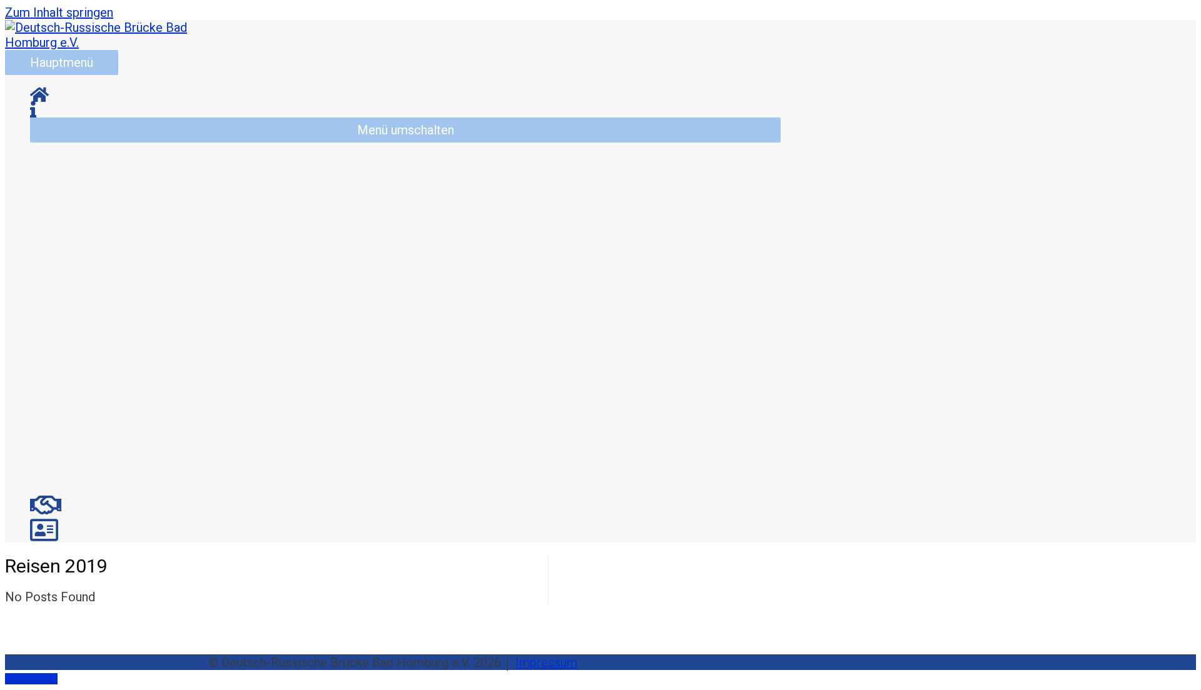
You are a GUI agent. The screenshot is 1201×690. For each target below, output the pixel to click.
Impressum (546, 662)
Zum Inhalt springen (59, 12)
